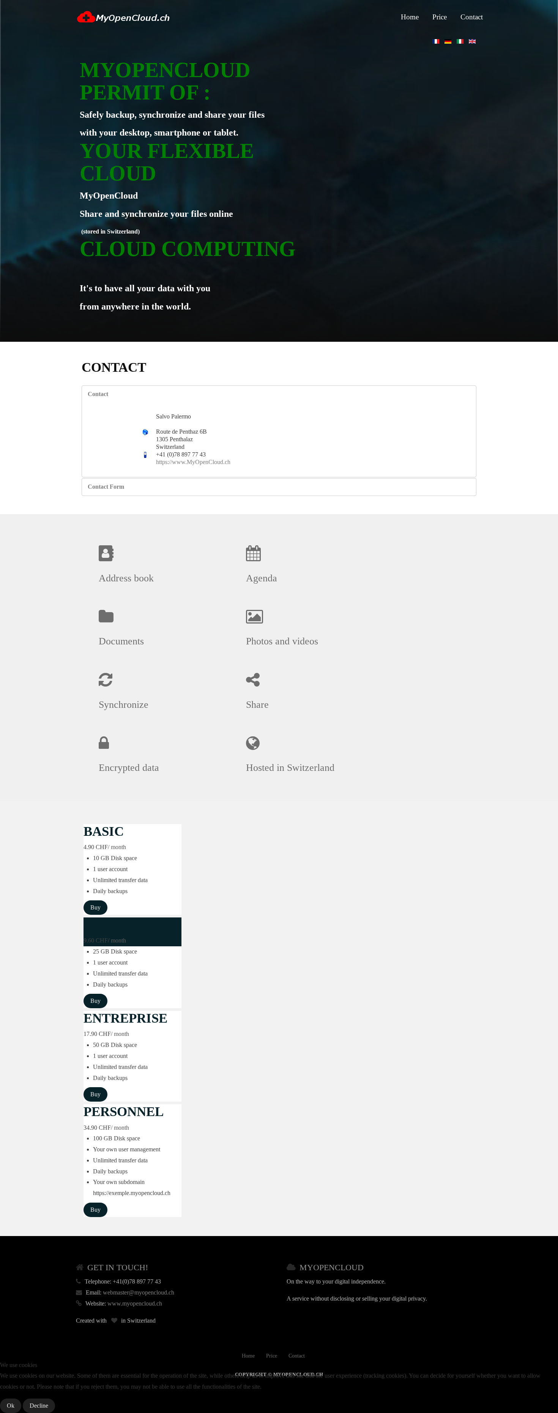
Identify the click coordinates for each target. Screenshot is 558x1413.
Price (439, 17)
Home (410, 17)
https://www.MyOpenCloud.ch (193, 462)
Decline (39, 1405)
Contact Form (106, 486)
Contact (471, 17)
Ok (10, 1405)
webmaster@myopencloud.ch (138, 1292)
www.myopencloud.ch (134, 1303)
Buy (95, 907)
